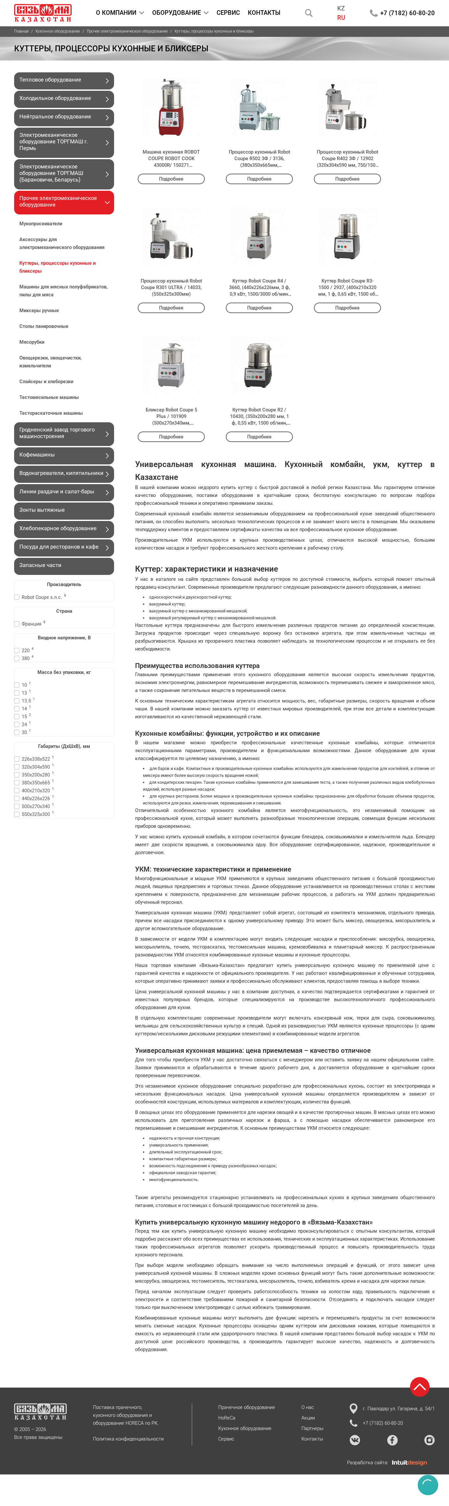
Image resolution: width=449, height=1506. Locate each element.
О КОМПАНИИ (116, 12)
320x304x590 (38, 766)
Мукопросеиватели (40, 224)
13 (26, 692)
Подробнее (171, 179)
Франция (33, 623)
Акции (308, 1418)
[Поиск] (309, 13)
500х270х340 (38, 805)
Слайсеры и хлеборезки (47, 381)
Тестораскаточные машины (51, 413)
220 (28, 650)
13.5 (28, 700)
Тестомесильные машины (49, 397)
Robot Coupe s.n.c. (44, 596)
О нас (307, 1407)
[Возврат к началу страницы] (420, 1387)
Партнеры (312, 1428)
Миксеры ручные (39, 310)
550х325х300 (38, 813)
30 (26, 731)
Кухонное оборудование (57, 31)
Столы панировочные (43, 326)
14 (26, 708)
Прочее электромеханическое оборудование (127, 31)
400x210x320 (38, 790)
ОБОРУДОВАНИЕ (176, 12)
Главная (21, 31)
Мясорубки (32, 342)
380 (28, 657)
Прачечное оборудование (246, 1407)
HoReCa (226, 1418)
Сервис (226, 1439)
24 (26, 724)
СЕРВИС (228, 12)
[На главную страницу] (43, 13)
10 (26, 684)
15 (26, 716)
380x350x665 (38, 782)
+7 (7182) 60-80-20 (407, 13)
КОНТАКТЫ (264, 12)
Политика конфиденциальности (128, 1439)
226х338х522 (38, 758)
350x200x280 (38, 774)
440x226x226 (38, 798)
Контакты (312, 1439)
